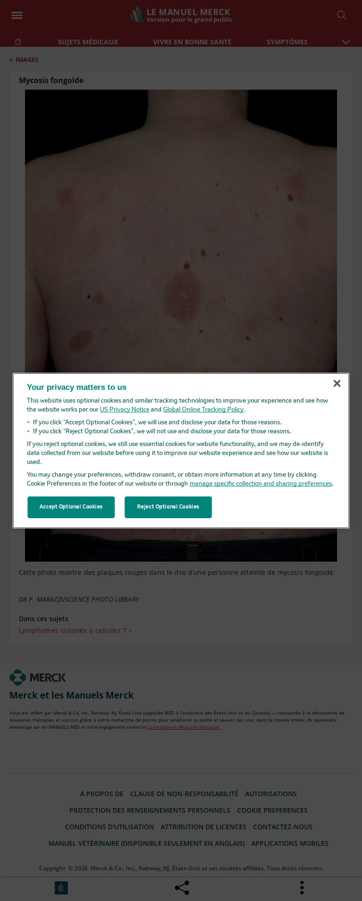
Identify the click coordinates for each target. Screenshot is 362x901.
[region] (181, 450)
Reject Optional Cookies (168, 507)
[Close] (337, 383)
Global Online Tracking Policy (203, 410)
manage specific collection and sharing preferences (260, 484)
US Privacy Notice (124, 410)
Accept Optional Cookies (71, 507)
